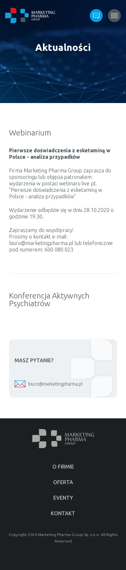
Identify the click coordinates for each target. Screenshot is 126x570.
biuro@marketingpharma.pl (55, 384)
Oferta (63, 482)
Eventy (63, 498)
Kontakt (63, 513)
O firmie (63, 467)
